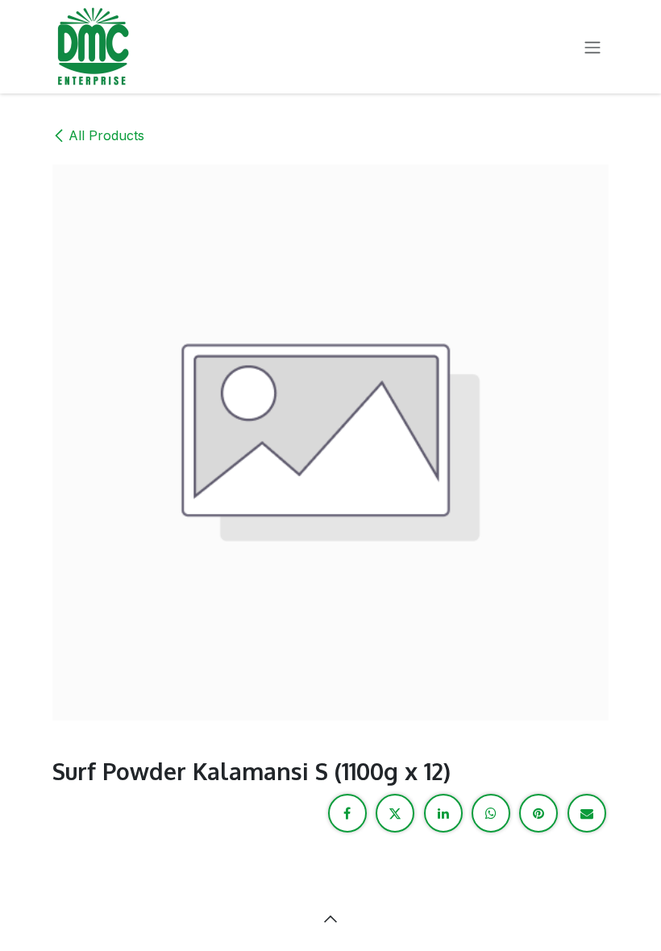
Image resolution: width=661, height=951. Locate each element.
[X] (395, 813)
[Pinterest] (538, 813)
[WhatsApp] (491, 813)
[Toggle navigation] (592, 47)
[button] (330, 918)
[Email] (586, 813)
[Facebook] (347, 813)
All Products (106, 135)
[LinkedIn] (443, 813)
